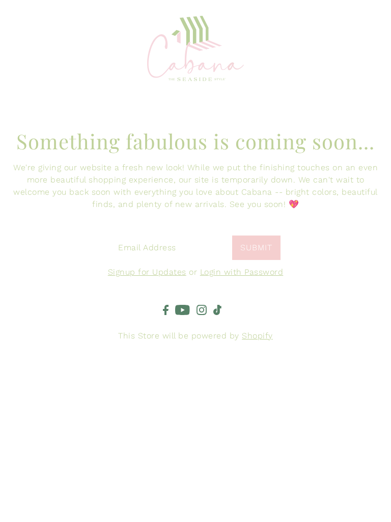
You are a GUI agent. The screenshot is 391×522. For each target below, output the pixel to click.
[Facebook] (166, 309)
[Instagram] (202, 309)
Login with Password (242, 272)
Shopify (257, 336)
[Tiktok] (217, 309)
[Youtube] (182, 309)
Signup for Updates (147, 272)
